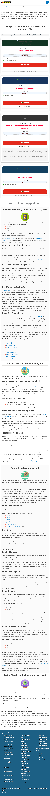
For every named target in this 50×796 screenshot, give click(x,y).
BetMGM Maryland (8, 735)
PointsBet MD (38, 317)
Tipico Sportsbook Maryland (12, 354)
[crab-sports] (25, 169)
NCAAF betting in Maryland (32, 461)
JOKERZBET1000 (25, 55)
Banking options (25, 781)
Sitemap (3, 792)
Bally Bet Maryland (10, 356)
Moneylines (8, 519)
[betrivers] (25, 80)
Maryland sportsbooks (10, 238)
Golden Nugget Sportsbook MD (13, 347)
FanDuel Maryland (12, 282)
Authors (41, 757)
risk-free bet (35, 284)
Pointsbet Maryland (8, 779)
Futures (8, 517)
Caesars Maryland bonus (25, 68)
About (40, 753)
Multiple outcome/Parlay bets (13, 524)
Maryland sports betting (6, 6)
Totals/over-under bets (11, 522)
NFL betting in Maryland (30, 387)
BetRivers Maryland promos (25, 106)
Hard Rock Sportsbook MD (12, 345)
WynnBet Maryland (10, 349)
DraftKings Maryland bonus (25, 146)
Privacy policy (42, 759)
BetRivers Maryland (10, 343)
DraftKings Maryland (7, 290)
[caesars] (25, 43)
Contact (41, 755)
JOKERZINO (25, 93)
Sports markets (25, 779)
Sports (14, 6)
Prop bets (8, 515)
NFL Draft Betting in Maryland (13, 526)
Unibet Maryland (10, 342)
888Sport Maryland (10, 358)
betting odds (5, 259)
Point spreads (9, 521)
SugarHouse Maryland (11, 352)
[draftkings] (25, 118)
